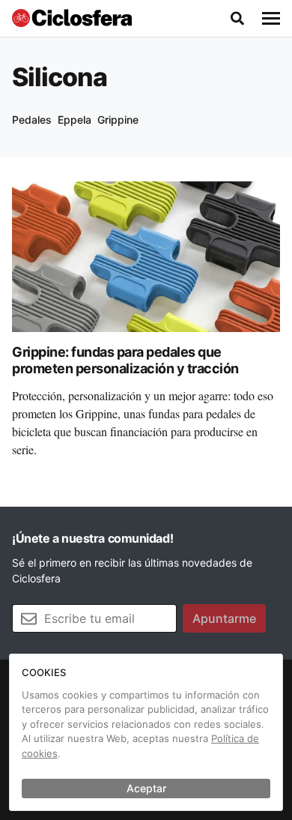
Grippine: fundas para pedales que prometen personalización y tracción (125, 360)
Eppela (74, 119)
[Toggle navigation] (271, 18)
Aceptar (146, 788)
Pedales (32, 119)
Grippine (118, 119)
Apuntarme (224, 618)
